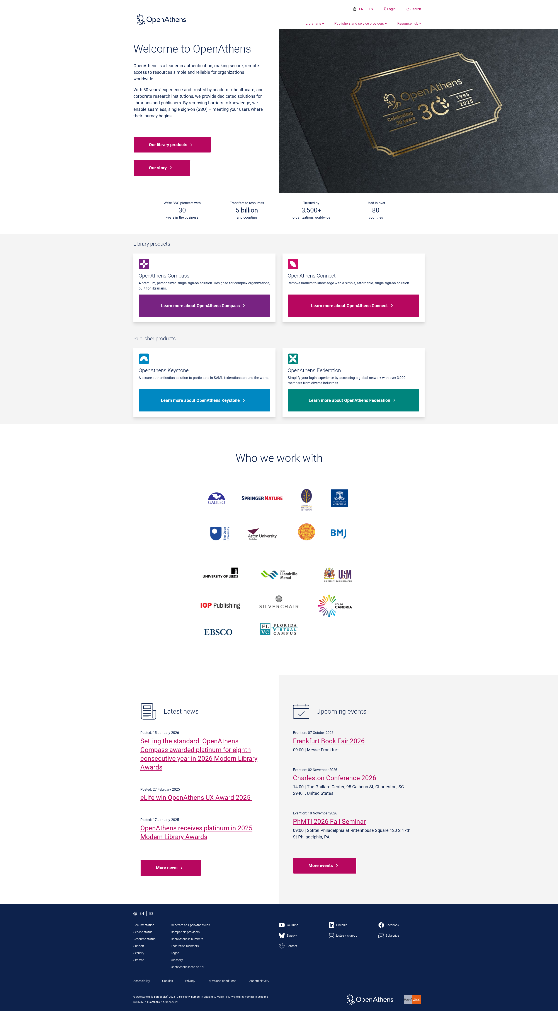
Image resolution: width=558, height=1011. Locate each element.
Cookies (167, 981)
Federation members (185, 946)
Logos (175, 953)
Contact (291, 946)
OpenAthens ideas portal (187, 967)
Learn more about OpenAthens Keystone (200, 400)
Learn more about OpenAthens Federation (349, 400)
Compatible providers (185, 932)
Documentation (143, 925)
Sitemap (139, 960)
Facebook (392, 925)
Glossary (177, 960)
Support (138, 946)
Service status (142, 932)
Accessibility (141, 981)
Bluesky (291, 935)
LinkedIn (341, 925)
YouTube (292, 925)
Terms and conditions (221, 981)
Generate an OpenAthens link (190, 925)
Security (138, 953)
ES (371, 9)
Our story (158, 167)
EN (361, 9)
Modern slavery (258, 981)
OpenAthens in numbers (187, 939)
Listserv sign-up (346, 935)
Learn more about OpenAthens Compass (200, 305)
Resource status (144, 939)
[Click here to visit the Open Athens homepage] (161, 19)
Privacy (190, 981)
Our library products (168, 144)
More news (166, 867)
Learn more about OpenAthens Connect (349, 305)
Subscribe (392, 935)
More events (320, 865)
